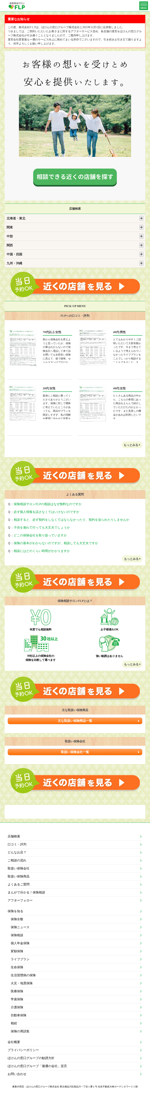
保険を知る (15, 911)
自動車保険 (18, 1015)
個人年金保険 (20, 943)
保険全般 (17, 919)
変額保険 (17, 951)
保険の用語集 (20, 1031)
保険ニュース (20, 927)
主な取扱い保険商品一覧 (75, 720)
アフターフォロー (20, 900)
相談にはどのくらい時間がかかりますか (42, 551)
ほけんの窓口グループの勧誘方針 (31, 1058)
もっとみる (131, 445)
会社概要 (14, 1042)
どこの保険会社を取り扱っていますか (40, 535)
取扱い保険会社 (18, 868)
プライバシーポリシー (23, 1050)
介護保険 (17, 1007)
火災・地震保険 (22, 983)
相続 (14, 1023)
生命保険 (17, 967)
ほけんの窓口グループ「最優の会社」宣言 (37, 1066)
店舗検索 (14, 836)
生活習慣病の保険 (23, 975)
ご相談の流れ (17, 860)
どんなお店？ (17, 852)
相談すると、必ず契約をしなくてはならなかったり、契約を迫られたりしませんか (71, 519)
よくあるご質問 (18, 884)
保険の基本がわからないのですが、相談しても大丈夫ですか (56, 543)
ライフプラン (20, 959)
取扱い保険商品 (18, 876)
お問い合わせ (17, 1074)
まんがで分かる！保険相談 (26, 892)
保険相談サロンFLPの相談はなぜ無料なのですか (48, 504)
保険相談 (17, 935)
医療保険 (17, 991)
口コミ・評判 (17, 844)
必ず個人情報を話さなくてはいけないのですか (46, 512)
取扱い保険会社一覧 (75, 752)
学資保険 (17, 999)
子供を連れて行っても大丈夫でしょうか (42, 527)
